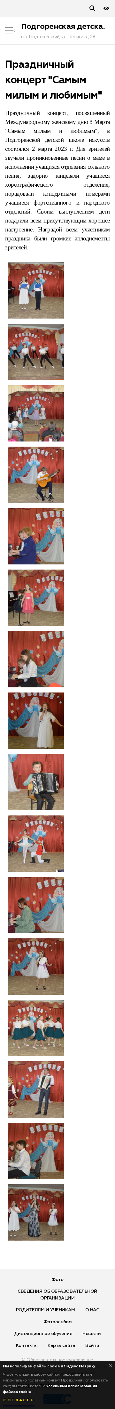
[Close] (110, 1365)
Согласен (18, 1400)
